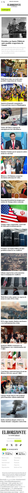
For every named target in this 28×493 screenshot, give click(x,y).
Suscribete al (14, 441)
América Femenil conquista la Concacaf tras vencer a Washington (13, 104)
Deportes (16, 465)
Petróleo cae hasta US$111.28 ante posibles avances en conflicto (12, 249)
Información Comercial (14, 438)
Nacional (16, 460)
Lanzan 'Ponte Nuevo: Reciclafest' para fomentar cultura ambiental (13, 396)
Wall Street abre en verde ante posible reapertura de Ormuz (11, 80)
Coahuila (4, 460)
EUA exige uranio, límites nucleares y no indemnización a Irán (14, 322)
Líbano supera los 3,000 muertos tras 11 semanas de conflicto (12, 274)
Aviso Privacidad (18, 476)
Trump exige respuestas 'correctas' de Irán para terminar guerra (13, 225)
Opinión (4, 465)
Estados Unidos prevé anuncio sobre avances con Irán (14, 152)
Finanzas (16, 462)
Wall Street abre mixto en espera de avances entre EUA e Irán (13, 298)
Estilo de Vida (18, 467)
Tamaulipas (17, 458)
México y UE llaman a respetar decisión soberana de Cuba (11, 177)
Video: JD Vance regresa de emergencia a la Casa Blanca (11, 128)
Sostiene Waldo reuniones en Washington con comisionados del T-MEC (13, 347)
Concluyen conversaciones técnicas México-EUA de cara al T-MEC (14, 372)
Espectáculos (5, 467)
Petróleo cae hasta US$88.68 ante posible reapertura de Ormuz (12, 43)
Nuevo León (5, 458)
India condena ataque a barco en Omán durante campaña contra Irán (13, 420)
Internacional (5, 462)
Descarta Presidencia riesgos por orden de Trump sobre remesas (13, 201)
